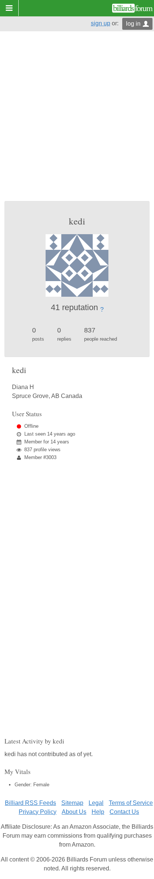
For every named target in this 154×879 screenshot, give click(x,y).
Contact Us (124, 812)
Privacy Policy (37, 812)
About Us (74, 812)
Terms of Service (131, 803)
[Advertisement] (77, 120)
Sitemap (72, 803)
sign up (100, 23)
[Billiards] (132, 8)
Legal (96, 803)
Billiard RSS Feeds (30, 803)
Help (98, 812)
